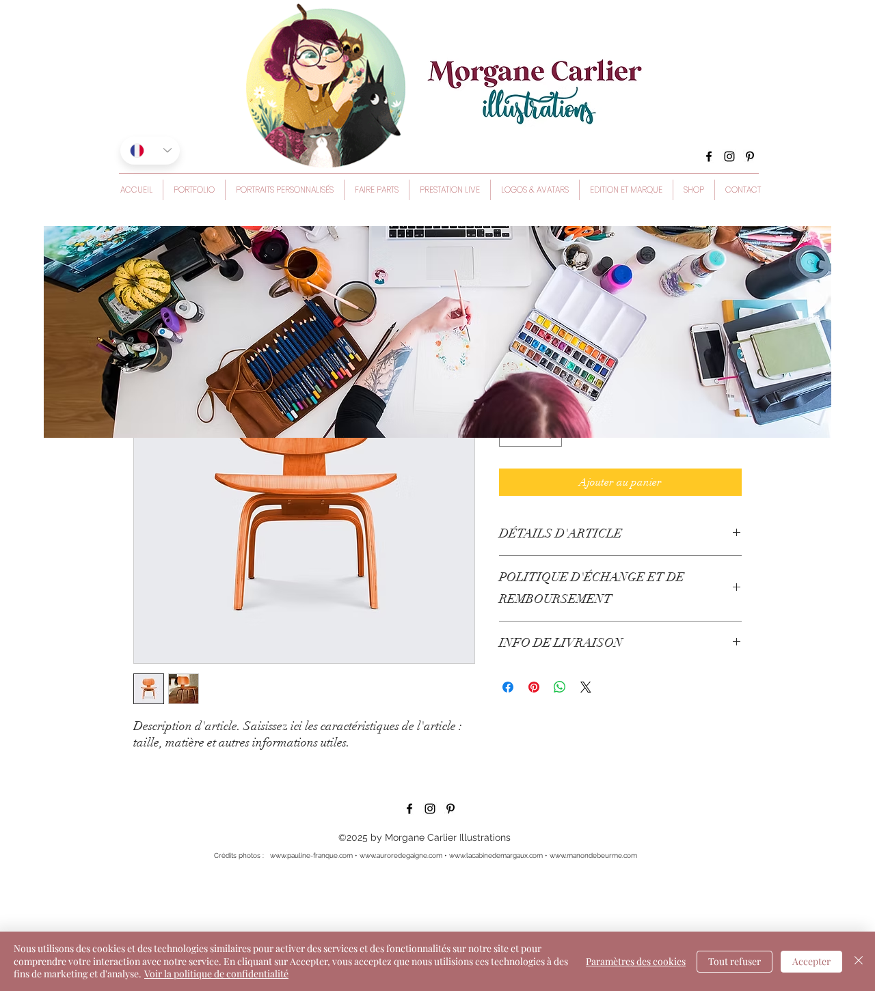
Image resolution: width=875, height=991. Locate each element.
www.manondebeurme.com (593, 855)
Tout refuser (734, 961)
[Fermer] (858, 961)
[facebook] (709, 156)
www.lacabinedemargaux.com (496, 855)
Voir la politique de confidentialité (216, 973)
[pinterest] (750, 156)
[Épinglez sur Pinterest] (534, 687)
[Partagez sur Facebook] (508, 687)
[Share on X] (586, 687)
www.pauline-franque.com (311, 855)
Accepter (811, 961)
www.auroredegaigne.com (401, 855)
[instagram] (729, 156)
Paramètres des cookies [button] (636, 961)
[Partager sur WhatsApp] (560, 687)
